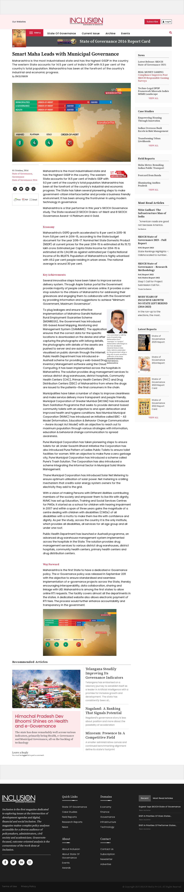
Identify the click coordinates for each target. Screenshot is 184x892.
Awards (66, 867)
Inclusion (21, 76)
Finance (104, 812)
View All (153, 98)
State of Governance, (22, 173)
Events (125, 33)
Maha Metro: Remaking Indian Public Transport (151, 166)
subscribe (152, 21)
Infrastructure (108, 822)
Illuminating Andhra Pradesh (149, 184)
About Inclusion (71, 849)
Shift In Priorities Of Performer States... (158, 825)
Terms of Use (9, 886)
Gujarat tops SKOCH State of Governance (160, 806)
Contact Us (106, 849)
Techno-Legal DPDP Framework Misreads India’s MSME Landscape (153, 91)
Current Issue (91, 33)
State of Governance (61, 33)
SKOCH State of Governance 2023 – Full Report (152, 240)
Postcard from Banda (149, 175)
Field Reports (69, 817)
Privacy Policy (28, 886)
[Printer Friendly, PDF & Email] (25, 200)
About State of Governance (70, 855)
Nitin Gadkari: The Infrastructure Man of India (152, 213)
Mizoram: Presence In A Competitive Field (105, 735)
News (65, 827)
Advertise (105, 864)
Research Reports (72, 822)
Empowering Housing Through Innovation (150, 119)
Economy (105, 807)
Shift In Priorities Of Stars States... (155, 816)
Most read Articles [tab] (163, 798)
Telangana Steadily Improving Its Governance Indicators (104, 673)
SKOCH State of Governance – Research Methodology (152, 267)
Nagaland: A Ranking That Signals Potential (104, 711)
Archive (111, 33)
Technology (107, 827)
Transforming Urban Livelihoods (149, 140)
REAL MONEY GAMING (153, 76)
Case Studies (69, 812)
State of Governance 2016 (24, 180)
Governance (18, 177)
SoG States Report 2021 (149, 278)
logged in (25, 755)
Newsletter (106, 859)
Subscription (107, 854)
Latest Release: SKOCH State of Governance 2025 (152, 63)
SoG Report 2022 (146, 274)
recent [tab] (145, 798)
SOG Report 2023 (146, 247)
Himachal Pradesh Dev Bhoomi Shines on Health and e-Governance (41, 721)
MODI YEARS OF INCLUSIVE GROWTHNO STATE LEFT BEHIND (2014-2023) (152, 301)
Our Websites (20, 21)
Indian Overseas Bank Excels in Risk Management (153, 130)
